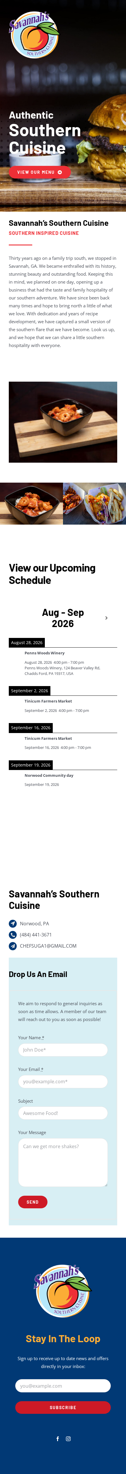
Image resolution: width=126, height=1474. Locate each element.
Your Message (32, 1132)
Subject (25, 1101)
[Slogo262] (35, 11)
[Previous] (19, 618)
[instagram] (68, 1438)
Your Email (30, 1069)
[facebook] (57, 1438)
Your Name (31, 1037)
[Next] (106, 618)
